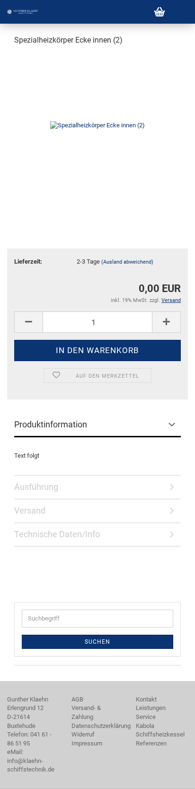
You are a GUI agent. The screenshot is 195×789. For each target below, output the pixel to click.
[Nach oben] (169, 774)
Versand (29, 510)
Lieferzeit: (28, 261)
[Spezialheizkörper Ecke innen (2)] (97, 124)
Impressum (86, 743)
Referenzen (151, 743)
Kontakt (146, 699)
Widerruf (83, 734)
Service (146, 716)
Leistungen (151, 707)
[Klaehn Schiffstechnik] (19, 12)
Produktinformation (50, 424)
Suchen (97, 641)
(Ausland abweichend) (127, 262)
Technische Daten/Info (57, 534)
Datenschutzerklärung (101, 725)
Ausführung (36, 487)
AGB (77, 699)
